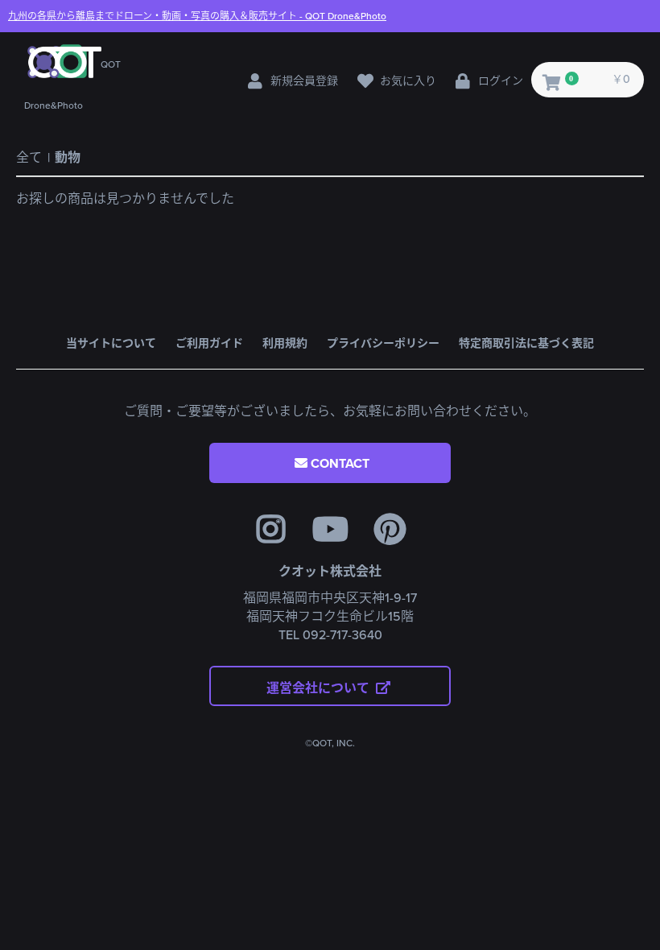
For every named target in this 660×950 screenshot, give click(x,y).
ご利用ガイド (209, 343)
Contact (340, 464)
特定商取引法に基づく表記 (526, 343)
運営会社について (319, 688)
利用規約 (284, 343)
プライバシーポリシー (383, 343)
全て (29, 158)
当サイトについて (111, 343)
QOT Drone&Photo (197, 16)
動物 (67, 158)
